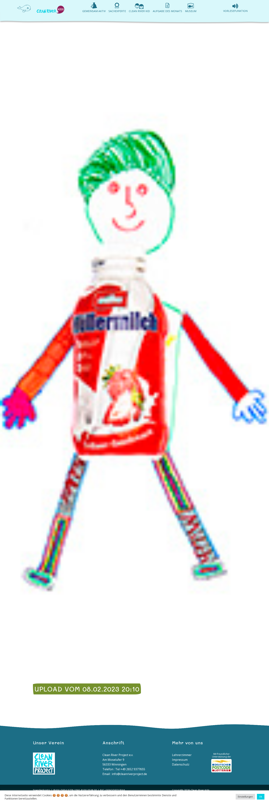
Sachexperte (117, 11)
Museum (190, 11)
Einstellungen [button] (245, 796)
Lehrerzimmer (182, 755)
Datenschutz (180, 764)
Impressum (180, 760)
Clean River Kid (139, 11)
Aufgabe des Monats (167, 11)
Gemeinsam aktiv (94, 11)
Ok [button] (260, 796)
